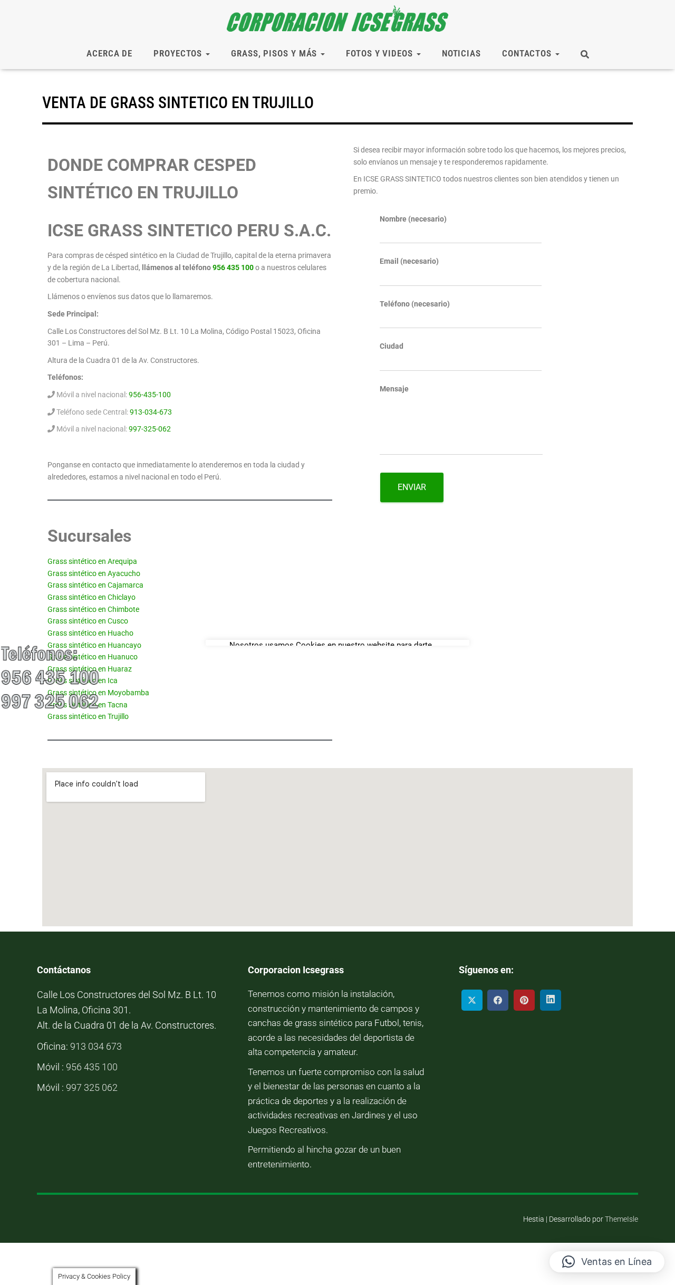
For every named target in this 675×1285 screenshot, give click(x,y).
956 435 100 (233, 267)
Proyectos (179, 53)
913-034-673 (151, 412)
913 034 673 (96, 1046)
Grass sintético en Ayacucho (93, 573)
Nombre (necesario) (413, 219)
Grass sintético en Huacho (90, 633)
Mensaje (394, 389)
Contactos (528, 53)
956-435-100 (150, 394)
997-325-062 (150, 429)
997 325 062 (92, 1087)
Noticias (461, 53)
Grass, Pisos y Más (275, 53)
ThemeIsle (621, 1219)
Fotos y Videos (381, 53)
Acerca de (109, 53)
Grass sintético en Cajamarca (95, 585)
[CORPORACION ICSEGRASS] (337, 18)
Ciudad (391, 346)
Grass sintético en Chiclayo (91, 597)
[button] (606, 1261)
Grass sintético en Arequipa (92, 561)
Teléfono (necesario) (415, 304)
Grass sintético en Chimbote (93, 609)
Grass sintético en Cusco (87, 621)
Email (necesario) (409, 261)
